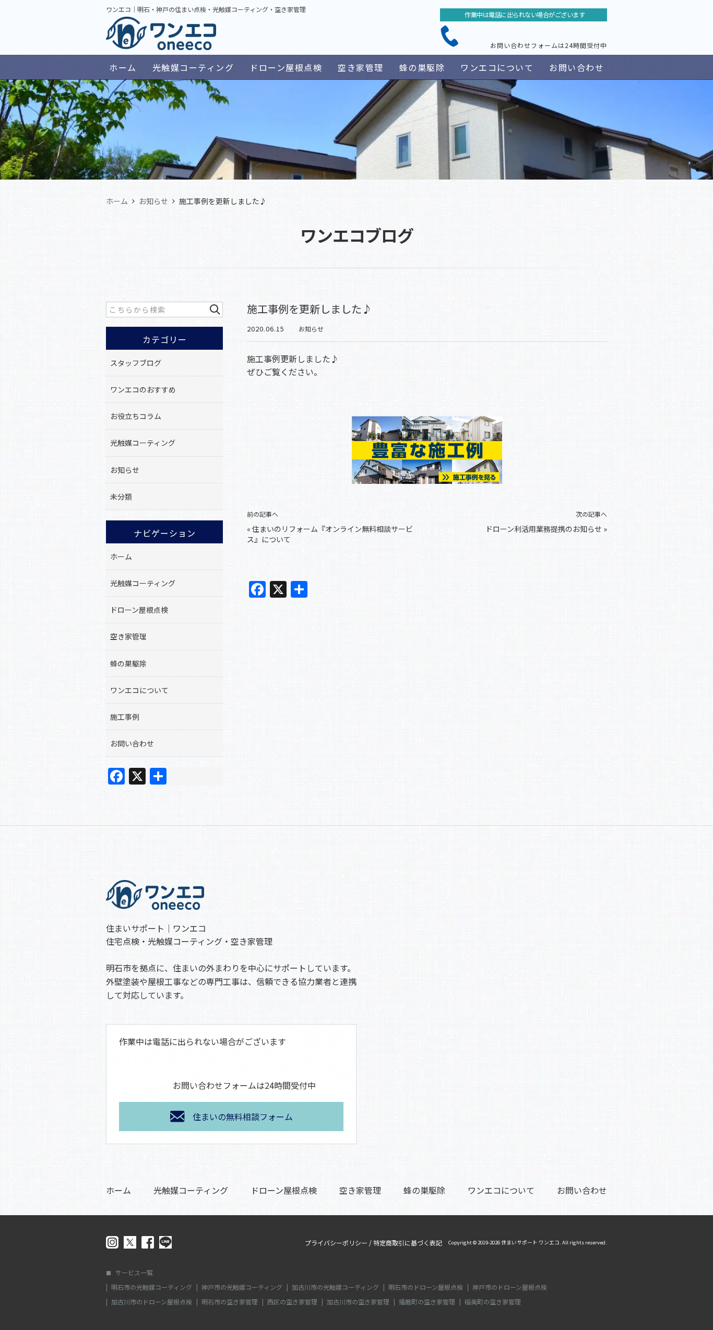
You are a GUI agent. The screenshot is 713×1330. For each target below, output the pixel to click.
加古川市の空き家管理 (358, 1302)
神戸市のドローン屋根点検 (509, 1287)
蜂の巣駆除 (422, 67)
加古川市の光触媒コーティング (335, 1287)
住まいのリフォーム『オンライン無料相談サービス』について (330, 534)
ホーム (123, 67)
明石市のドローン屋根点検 (425, 1287)
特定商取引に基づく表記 (407, 1243)
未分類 (121, 496)
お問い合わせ (576, 67)
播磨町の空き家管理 (427, 1302)
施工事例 (124, 716)
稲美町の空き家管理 (493, 1302)
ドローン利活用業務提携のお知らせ (543, 529)
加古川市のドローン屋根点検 (151, 1302)
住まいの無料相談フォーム (243, 1116)
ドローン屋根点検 (285, 67)
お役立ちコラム (135, 416)
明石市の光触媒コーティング (151, 1287)
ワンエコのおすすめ (143, 389)
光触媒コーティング (193, 67)
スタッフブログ (135, 363)
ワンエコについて (496, 67)
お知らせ (311, 328)
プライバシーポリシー (336, 1243)
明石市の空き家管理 (229, 1302)
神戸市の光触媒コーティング (241, 1287)
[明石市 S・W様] (427, 445)
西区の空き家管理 (292, 1302)
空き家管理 (361, 67)
